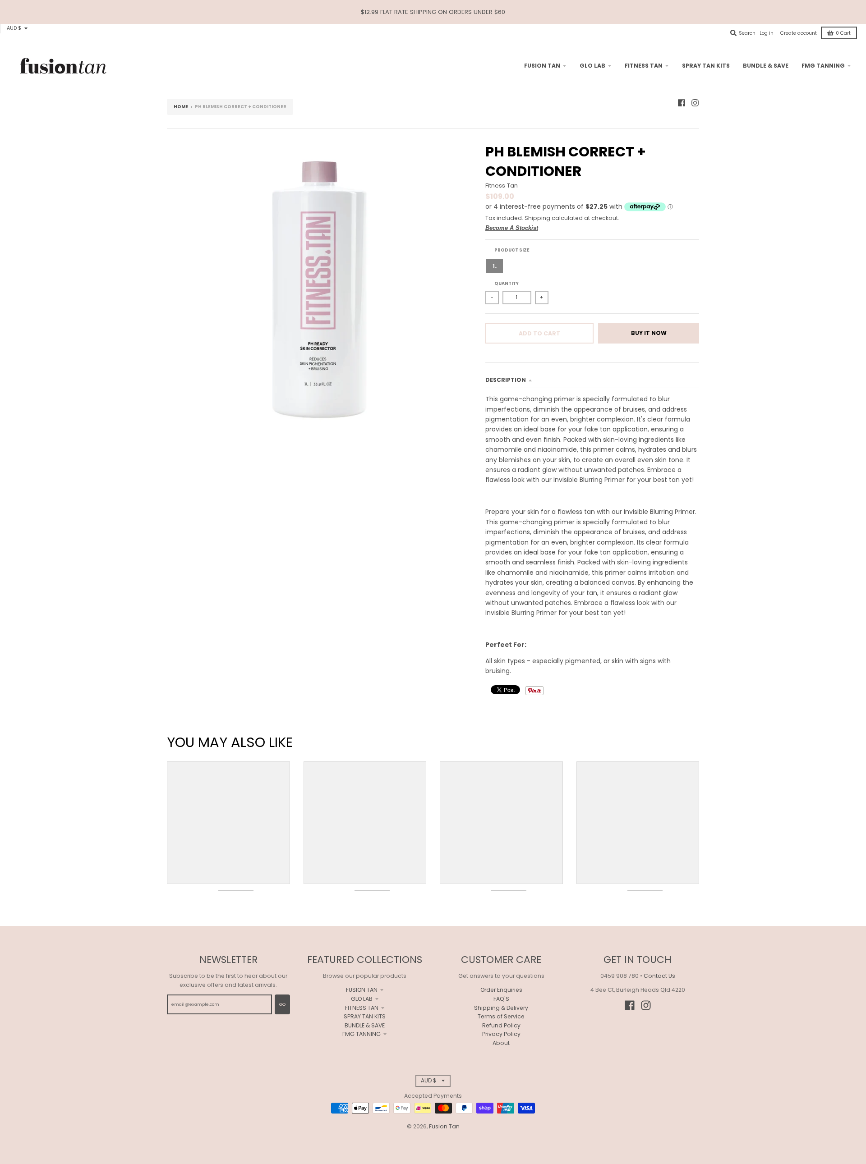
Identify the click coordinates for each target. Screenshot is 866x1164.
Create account (798, 33)
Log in (767, 33)
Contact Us (659, 976)
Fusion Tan (444, 1126)
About (501, 1043)
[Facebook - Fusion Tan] (681, 103)
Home (181, 107)
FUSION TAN (362, 990)
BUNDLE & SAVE (365, 1025)
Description (505, 380)
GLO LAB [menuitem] (592, 65)
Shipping (537, 218)
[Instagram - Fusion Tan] (695, 103)
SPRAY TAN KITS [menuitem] (706, 65)
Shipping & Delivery (501, 1008)
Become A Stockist (511, 228)
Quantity (506, 283)
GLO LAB (362, 999)
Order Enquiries (501, 990)
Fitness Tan (501, 185)
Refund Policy (501, 1025)
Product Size (512, 250)
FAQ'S (501, 999)
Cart (843, 33)
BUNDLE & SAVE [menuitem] (765, 65)
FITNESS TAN (361, 1008)
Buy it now (649, 333)
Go (282, 1004)
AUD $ (14, 28)
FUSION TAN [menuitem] (542, 65)
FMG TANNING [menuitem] (823, 65)
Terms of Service (501, 1016)
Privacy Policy (501, 1034)
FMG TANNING (361, 1034)
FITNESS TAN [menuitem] (644, 65)
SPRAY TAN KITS (365, 1016)
